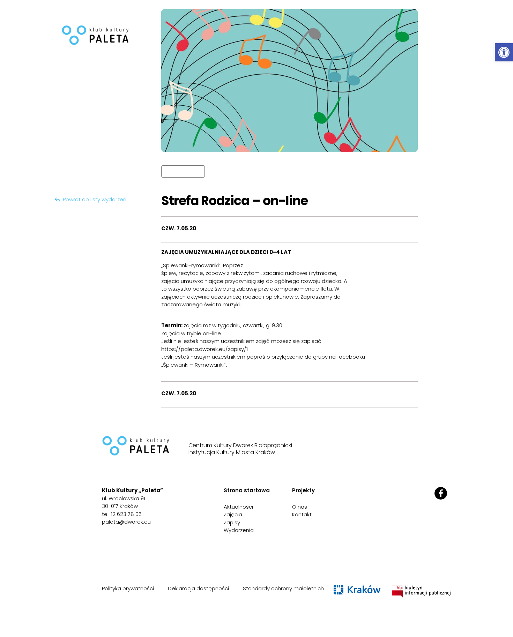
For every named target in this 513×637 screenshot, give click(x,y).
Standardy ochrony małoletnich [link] (283, 588)
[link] (504, 52)
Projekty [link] (303, 490)
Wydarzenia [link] (239, 530)
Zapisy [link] (232, 522)
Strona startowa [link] (247, 490)
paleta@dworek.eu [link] (126, 521)
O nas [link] (299, 506)
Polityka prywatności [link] (128, 588)
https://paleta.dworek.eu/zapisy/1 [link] (204, 349)
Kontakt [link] (302, 514)
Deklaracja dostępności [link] (198, 588)
